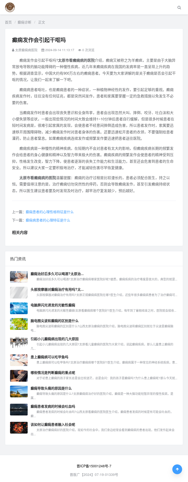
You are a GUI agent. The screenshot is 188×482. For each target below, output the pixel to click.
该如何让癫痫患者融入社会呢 (53, 424)
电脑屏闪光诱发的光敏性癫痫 (53, 304)
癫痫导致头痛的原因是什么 (51, 388)
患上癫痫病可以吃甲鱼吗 (49, 356)
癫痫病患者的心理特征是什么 (48, 220)
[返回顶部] (177, 469)
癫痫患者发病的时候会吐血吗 (53, 406)
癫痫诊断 (24, 22)
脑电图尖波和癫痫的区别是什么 (55, 320)
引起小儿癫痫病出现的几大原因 (55, 338)
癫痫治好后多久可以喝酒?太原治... (57, 273)
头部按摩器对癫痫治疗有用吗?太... (57, 289)
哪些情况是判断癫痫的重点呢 (53, 372)
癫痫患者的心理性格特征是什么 (50, 211)
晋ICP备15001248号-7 (94, 465)
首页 (8, 22)
